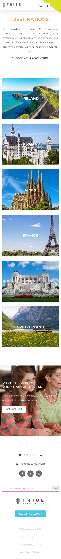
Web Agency (26, 552)
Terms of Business (28, 537)
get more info (14, 409)
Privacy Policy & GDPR (30, 545)
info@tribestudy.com (31, 463)
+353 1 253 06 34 (32, 455)
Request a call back (30, 514)
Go (55, 488)
